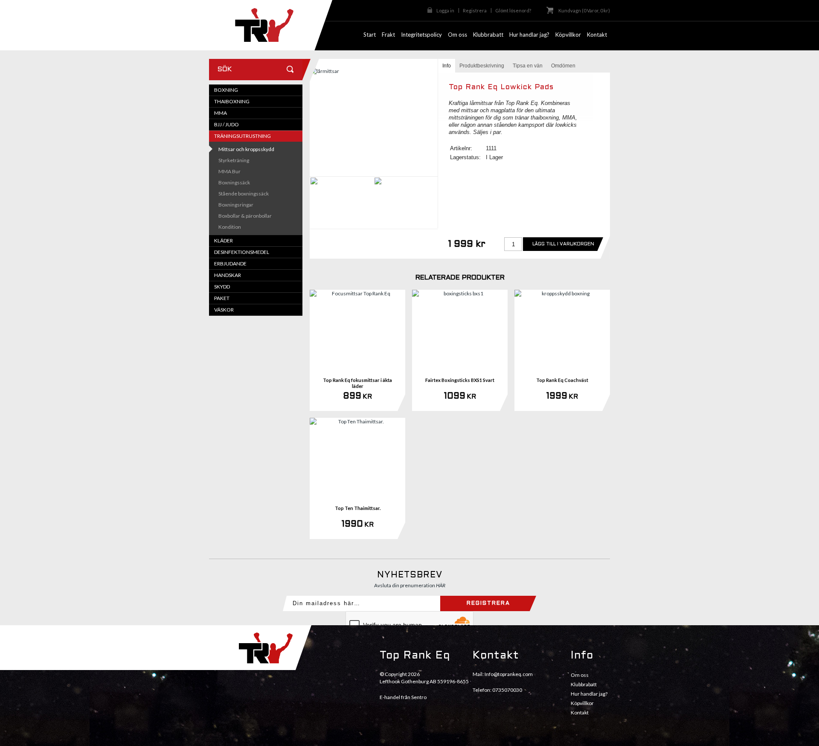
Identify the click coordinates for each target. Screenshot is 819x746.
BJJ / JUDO (226, 124)
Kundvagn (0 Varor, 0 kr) (584, 10)
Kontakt (580, 712)
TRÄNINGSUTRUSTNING (242, 136)
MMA (220, 113)
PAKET (221, 298)
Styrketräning (233, 160)
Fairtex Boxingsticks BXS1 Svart (459, 380)
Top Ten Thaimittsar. (357, 508)
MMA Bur (229, 171)
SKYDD (222, 286)
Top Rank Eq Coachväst (562, 380)
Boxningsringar (235, 204)
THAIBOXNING (232, 101)
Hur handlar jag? (589, 694)
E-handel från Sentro (403, 697)
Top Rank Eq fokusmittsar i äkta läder (357, 383)
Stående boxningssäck (243, 193)
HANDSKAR (227, 275)
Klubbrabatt (584, 684)
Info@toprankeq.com (509, 674)
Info (446, 66)
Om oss (580, 675)
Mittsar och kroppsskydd (246, 149)
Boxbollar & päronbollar (245, 216)
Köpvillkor (582, 703)
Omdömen (563, 66)
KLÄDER (223, 240)
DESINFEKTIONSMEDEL (241, 252)
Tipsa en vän (528, 66)
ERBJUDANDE (230, 263)
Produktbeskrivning (481, 66)
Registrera (475, 10)
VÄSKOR (224, 309)
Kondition (229, 227)
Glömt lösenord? (513, 10)
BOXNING (226, 90)
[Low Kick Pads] (374, 120)
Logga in (445, 10)
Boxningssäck (234, 182)
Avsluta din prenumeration (409, 585)
